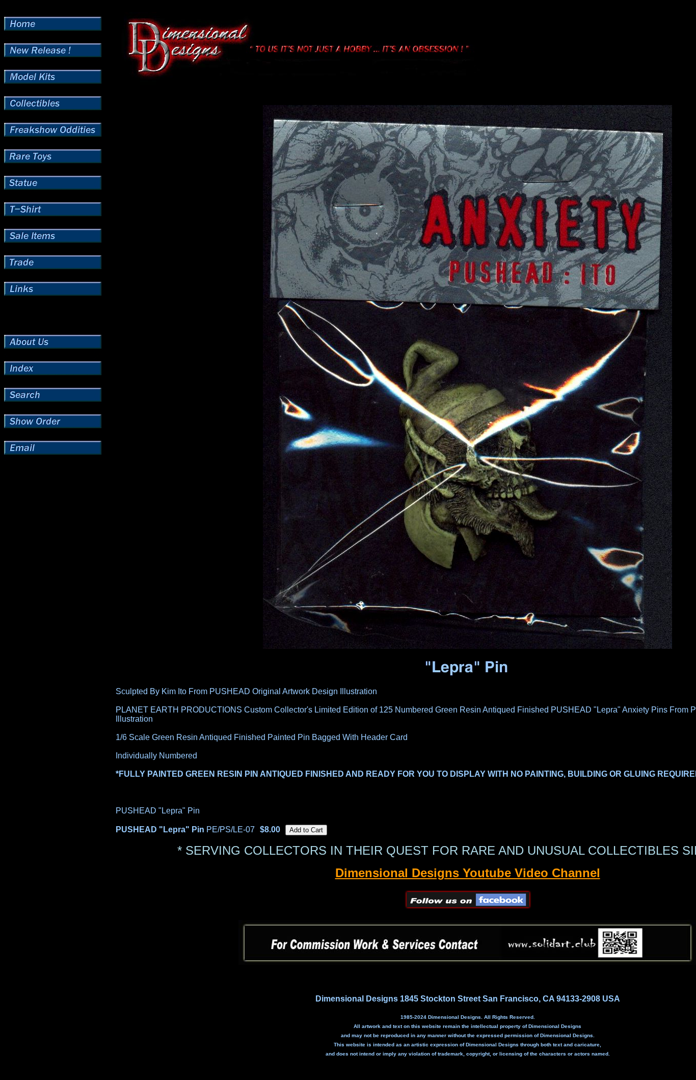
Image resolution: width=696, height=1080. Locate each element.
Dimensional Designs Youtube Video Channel (467, 873)
